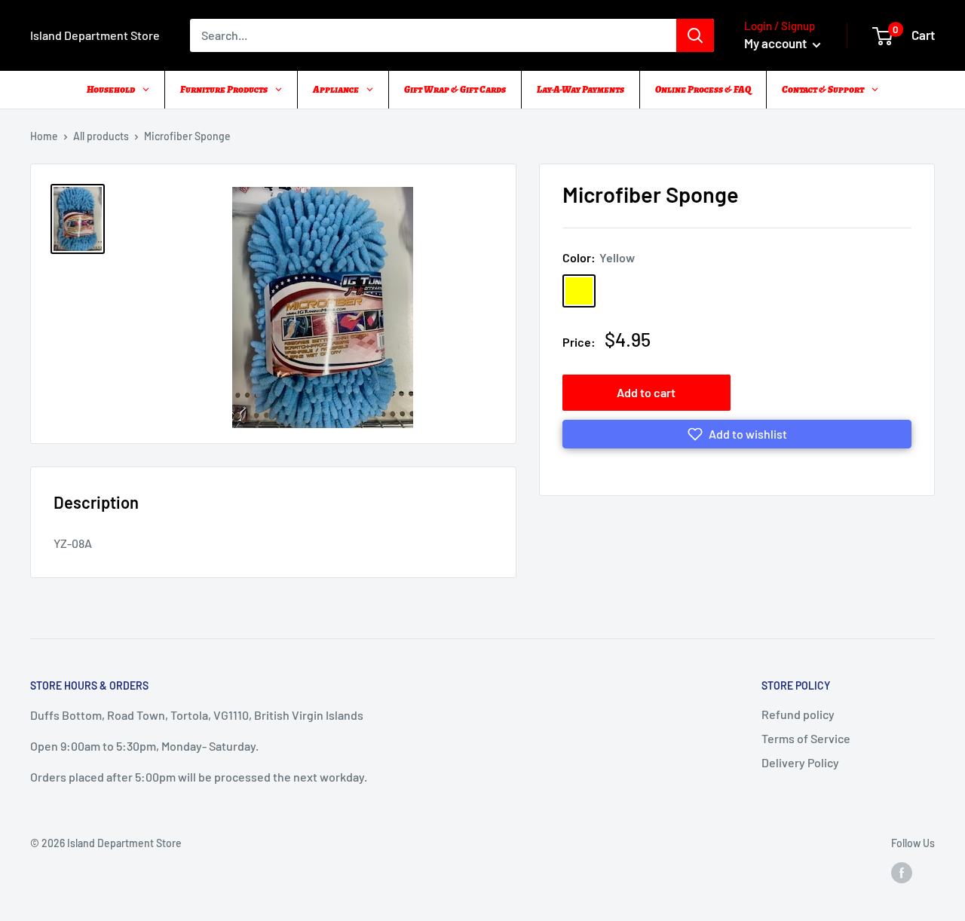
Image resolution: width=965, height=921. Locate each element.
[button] (736, 434)
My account (776, 42)
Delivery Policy (800, 762)
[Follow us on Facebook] (901, 872)
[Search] (695, 35)
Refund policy (798, 714)
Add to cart (646, 392)
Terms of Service (805, 738)
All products (101, 136)
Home (44, 136)
